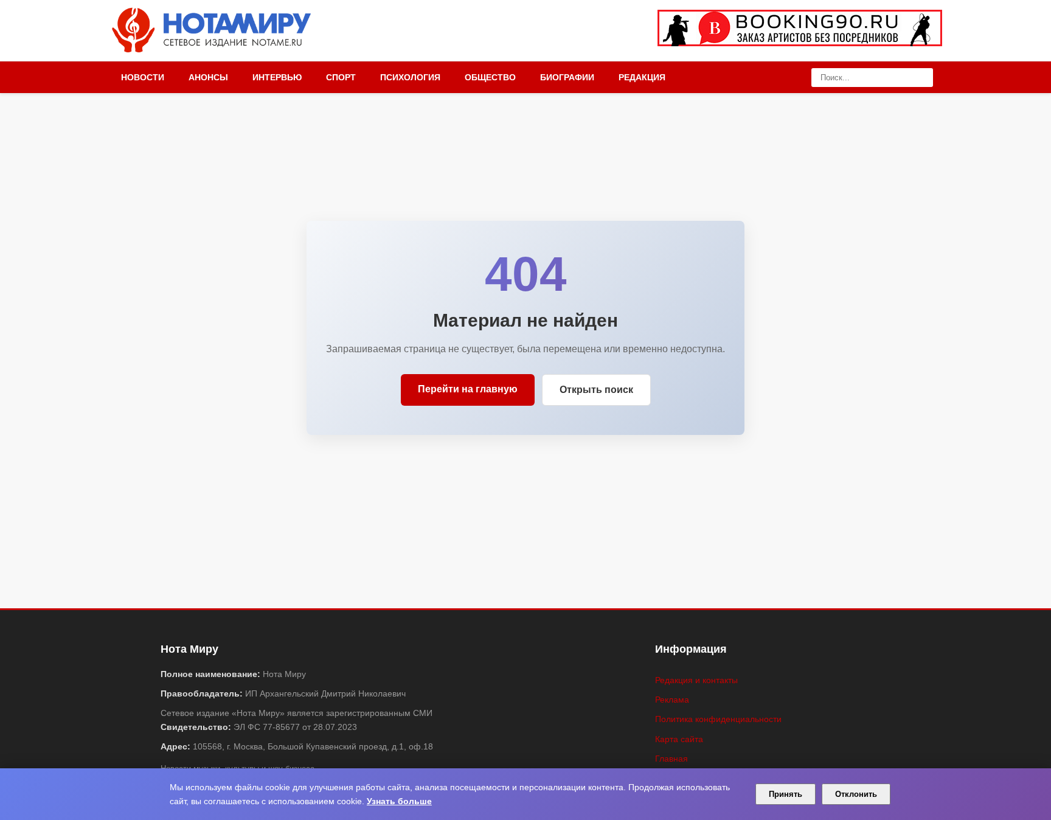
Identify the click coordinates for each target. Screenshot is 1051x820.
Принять (785, 794)
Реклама (672, 699)
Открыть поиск (596, 389)
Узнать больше (399, 801)
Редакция (642, 77)
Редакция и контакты (696, 680)
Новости (142, 77)
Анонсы (208, 77)
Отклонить (856, 794)
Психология (410, 77)
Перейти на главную (468, 389)
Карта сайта (679, 739)
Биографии (567, 77)
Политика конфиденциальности (718, 719)
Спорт (341, 77)
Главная (671, 758)
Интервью (277, 77)
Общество (490, 77)
